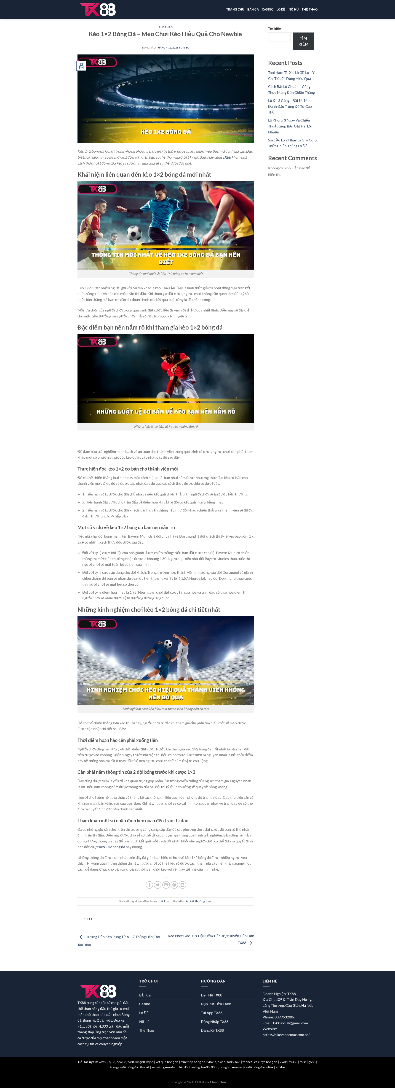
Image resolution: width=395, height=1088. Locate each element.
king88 (140, 1062)
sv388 (293, 1062)
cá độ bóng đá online (258, 1067)
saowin (157, 1067)
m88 (303, 1062)
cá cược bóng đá (265, 1062)
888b (214, 1067)
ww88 (103, 1062)
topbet (247, 1062)
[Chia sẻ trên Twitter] (157, 885)
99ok (283, 1062)
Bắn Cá (253, 9)
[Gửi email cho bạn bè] (166, 885)
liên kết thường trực (198, 901)
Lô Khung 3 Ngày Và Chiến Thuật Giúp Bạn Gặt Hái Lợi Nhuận (290, 126)
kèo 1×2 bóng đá (112, 846)
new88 (121, 1062)
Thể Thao (310, 9)
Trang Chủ (235, 9)
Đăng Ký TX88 (212, 1030)
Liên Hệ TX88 (211, 995)
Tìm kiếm (275, 28)
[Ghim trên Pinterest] (174, 885)
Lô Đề (281, 9)
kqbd (149, 1062)
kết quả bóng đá (167, 1062)
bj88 (112, 1062)
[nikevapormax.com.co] (98, 9)
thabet (144, 1067)
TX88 (226, 157)
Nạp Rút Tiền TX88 (216, 1003)
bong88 (225, 1067)
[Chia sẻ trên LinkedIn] (182, 885)
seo (186, 47)
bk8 (237, 1062)
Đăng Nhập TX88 (214, 1021)
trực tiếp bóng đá (193, 1062)
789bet (281, 1067)
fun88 (205, 1067)
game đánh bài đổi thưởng (181, 1067)
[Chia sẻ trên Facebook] (149, 885)
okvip (221, 1062)
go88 (311, 1062)
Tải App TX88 (211, 1012)
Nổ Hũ (294, 9)
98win (211, 1062)
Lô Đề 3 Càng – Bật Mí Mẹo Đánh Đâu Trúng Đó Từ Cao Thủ (290, 106)
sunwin (237, 1067)
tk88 (131, 1062)
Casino (268, 9)
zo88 (230, 1062)
